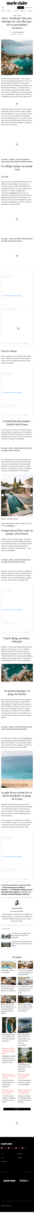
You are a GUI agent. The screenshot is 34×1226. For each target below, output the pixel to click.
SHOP (20, 7)
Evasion (17, 957)
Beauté (9, 11)
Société (30, 11)
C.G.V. (2, 1157)
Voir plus (17, 1109)
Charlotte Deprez (18, 32)
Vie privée (4, 1161)
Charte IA (20, 1153)
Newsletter (28, 7)
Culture (15, 11)
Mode (3, 11)
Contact (19, 1157)
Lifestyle (23, 11)
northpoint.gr (10, 526)
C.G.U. (3, 1153)
